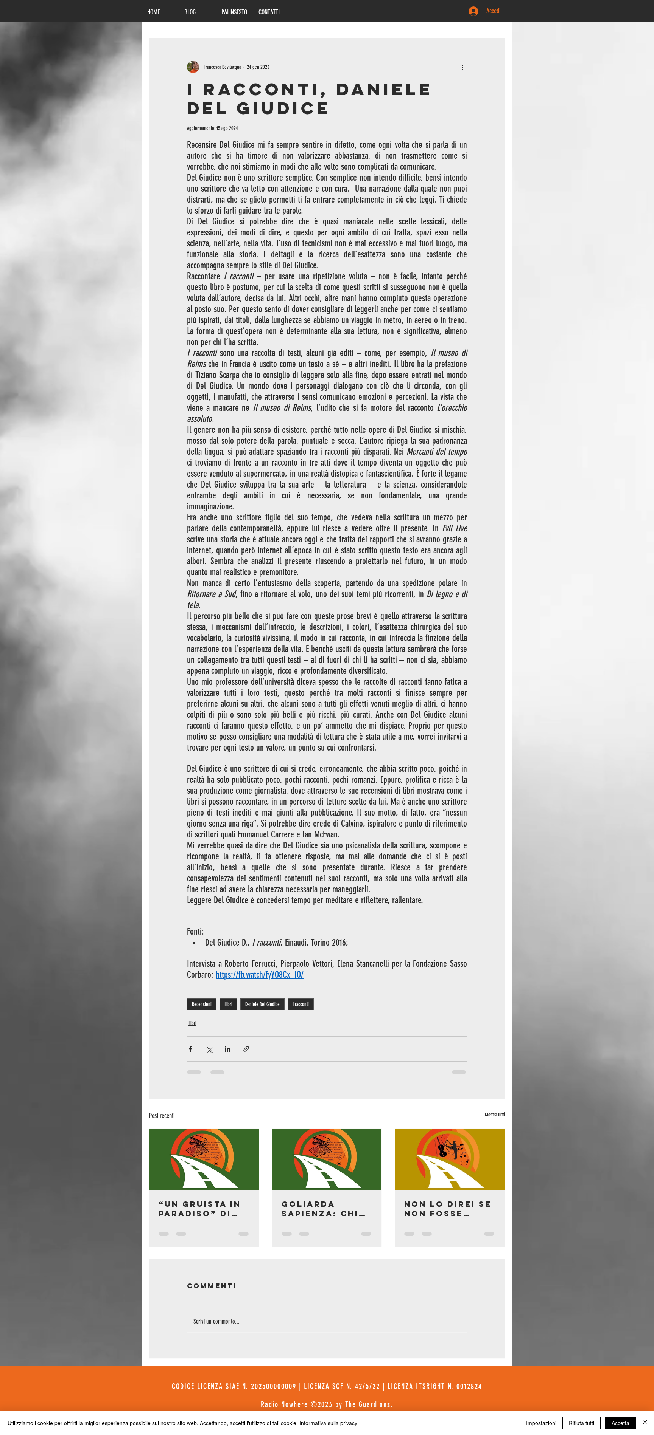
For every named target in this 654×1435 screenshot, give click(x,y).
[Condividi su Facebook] (190, 1049)
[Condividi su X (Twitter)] (209, 1049)
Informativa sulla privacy (328, 1423)
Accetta (620, 1423)
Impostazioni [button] (541, 1423)
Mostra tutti (495, 1114)
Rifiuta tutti (581, 1423)
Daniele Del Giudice (262, 1004)
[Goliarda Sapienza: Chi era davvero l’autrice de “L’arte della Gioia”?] (327, 1159)
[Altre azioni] (462, 66)
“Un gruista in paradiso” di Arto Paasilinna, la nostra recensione (200, 1208)
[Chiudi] (644, 1423)
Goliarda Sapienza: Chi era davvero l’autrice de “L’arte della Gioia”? (321, 1208)
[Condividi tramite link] (246, 1049)
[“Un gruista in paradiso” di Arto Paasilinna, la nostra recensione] (204, 1159)
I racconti (301, 1004)
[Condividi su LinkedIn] (227, 1049)
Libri (228, 1004)
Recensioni (202, 1004)
